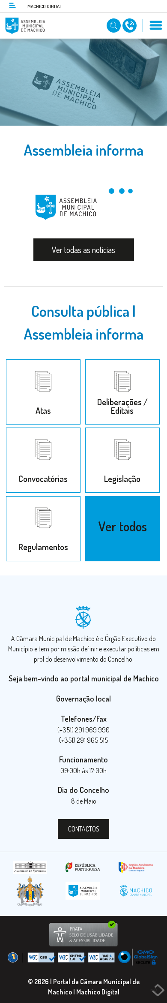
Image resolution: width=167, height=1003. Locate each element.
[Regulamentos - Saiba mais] (44, 499)
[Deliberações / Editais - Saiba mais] (122, 362)
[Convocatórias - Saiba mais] (44, 431)
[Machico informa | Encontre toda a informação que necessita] (114, 24)
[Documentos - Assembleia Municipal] (122, 499)
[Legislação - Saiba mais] (122, 431)
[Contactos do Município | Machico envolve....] (130, 24)
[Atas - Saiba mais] (44, 362)
